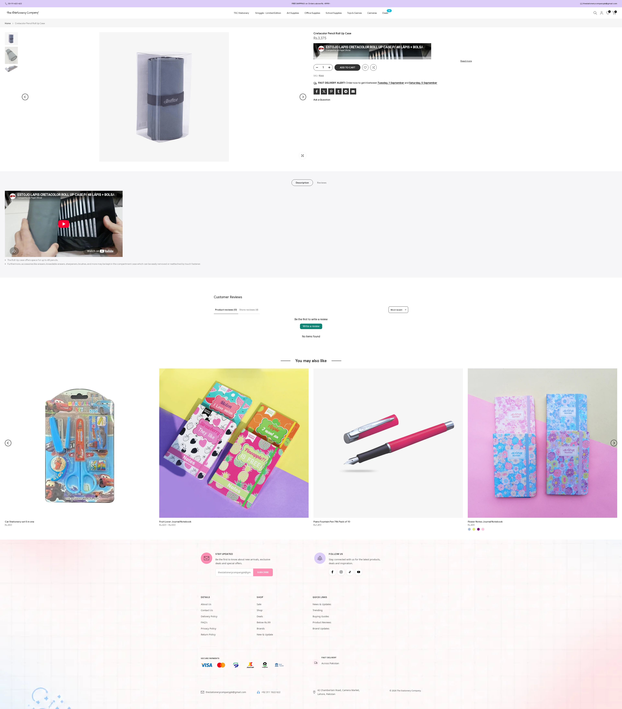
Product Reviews (322, 622)
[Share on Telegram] (346, 91)
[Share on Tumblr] (338, 91)
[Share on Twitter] (324, 91)
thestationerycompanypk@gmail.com (600, 3)
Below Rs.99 (264, 622)
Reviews (321, 182)
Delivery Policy (209, 616)
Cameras (372, 12)
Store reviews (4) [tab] (248, 309)
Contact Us (207, 610)
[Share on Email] (353, 91)
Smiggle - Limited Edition (268, 12)
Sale (259, 604)
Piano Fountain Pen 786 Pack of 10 (331, 521)
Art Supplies (293, 12)
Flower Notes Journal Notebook (485, 521)
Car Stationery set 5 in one (19, 521)
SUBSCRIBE (263, 572)
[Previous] (25, 97)
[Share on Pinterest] (331, 91)
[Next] (303, 97)
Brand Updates (321, 628)
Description (302, 182)
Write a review (311, 326)
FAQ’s (204, 622)
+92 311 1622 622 (271, 692)
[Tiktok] (349, 572)
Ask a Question (321, 99)
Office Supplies (312, 12)
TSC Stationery (241, 12)
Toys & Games (354, 12)
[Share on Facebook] (316, 91)
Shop (259, 610)
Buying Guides (321, 616)
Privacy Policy (208, 628)
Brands (261, 628)
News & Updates (322, 604)
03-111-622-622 (15, 3)
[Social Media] (332, 572)
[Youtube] (358, 572)
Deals (386, 12)
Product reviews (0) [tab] (226, 309)
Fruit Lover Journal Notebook (175, 521)
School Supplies (334, 12)
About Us (206, 604)
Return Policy (208, 634)
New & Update (265, 634)
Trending (318, 610)
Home (8, 23)
